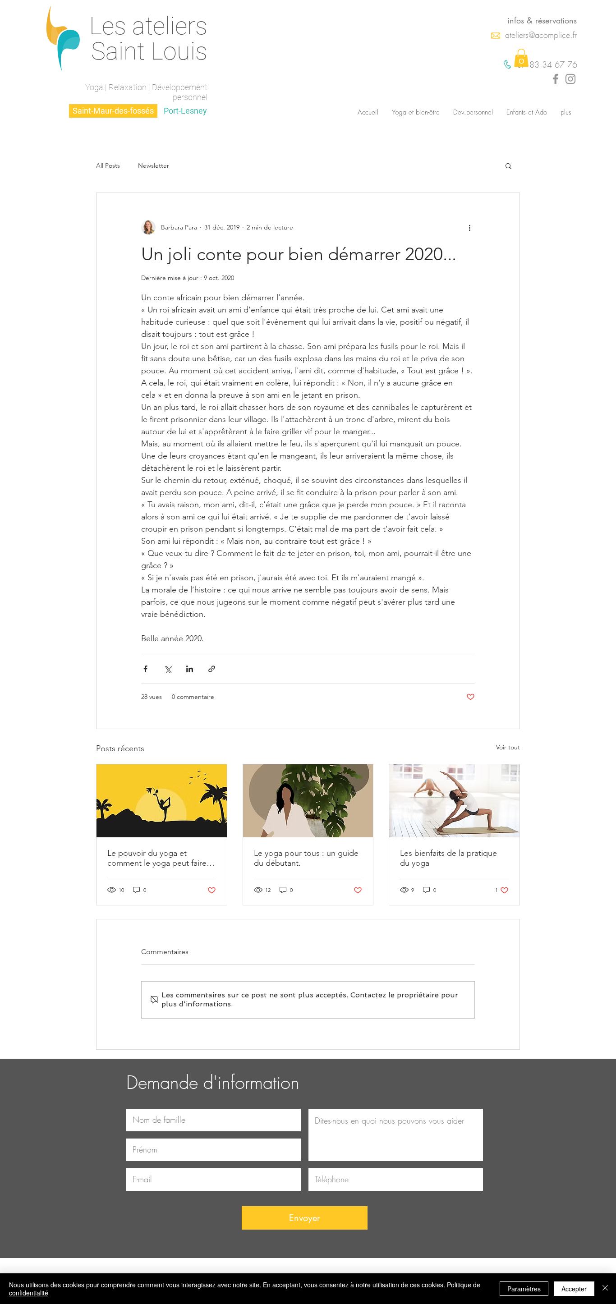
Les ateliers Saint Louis (148, 38)
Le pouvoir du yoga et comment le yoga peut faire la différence (161, 858)
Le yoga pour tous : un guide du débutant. (306, 858)
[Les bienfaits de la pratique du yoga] (454, 800)
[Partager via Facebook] (145, 669)
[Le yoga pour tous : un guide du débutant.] (308, 800)
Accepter (574, 1288)
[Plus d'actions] (469, 227)
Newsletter (153, 166)
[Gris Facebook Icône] (555, 79)
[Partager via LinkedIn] (189, 669)
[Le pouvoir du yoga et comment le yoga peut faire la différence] (162, 800)
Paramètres (524, 1288)
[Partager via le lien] (211, 669)
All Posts (108, 166)
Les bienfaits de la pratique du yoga (448, 858)
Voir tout (508, 747)
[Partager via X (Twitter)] (167, 669)
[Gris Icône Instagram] (570, 79)
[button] (521, 58)
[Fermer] (605, 1289)
